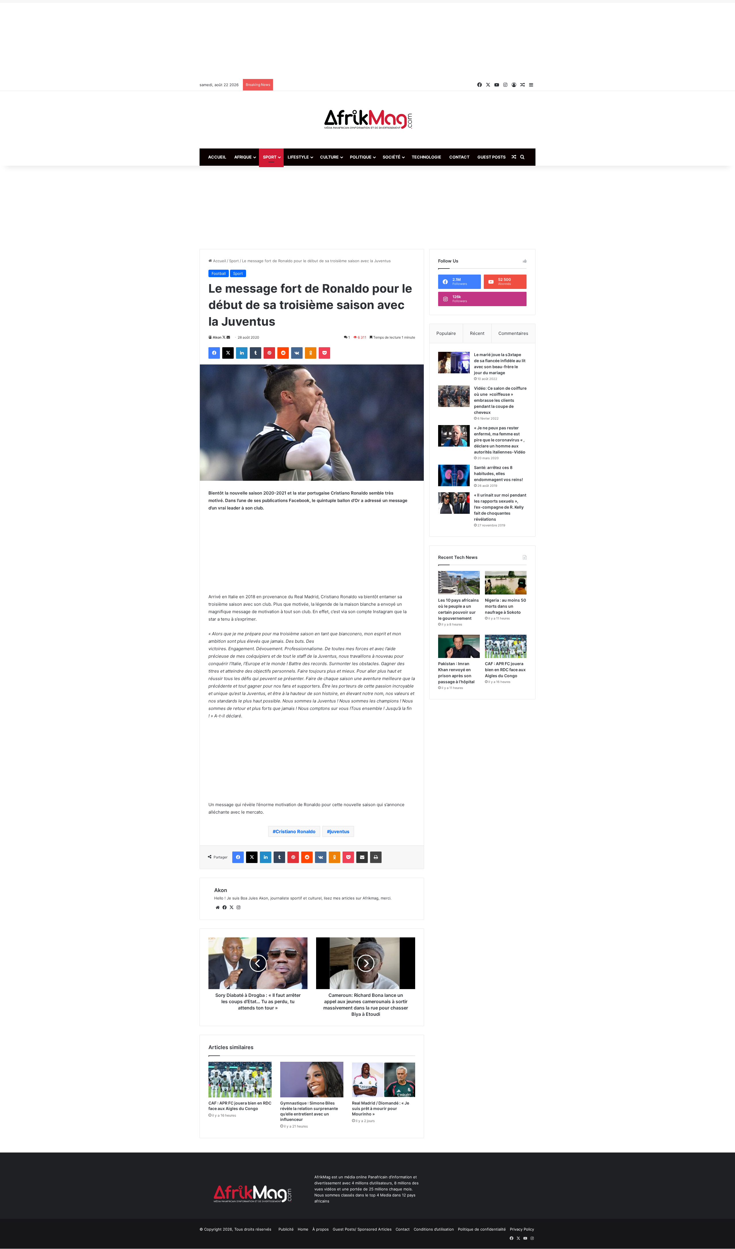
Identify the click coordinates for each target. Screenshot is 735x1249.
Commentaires (513, 333)
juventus (339, 831)
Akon (217, 337)
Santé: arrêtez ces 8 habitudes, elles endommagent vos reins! (498, 473)
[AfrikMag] (367, 120)
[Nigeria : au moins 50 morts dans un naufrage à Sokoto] (506, 582)
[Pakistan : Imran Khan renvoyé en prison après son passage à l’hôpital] (459, 646)
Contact (459, 157)
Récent (477, 333)
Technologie (426, 157)
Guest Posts (491, 157)
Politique (361, 157)
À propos (320, 1229)
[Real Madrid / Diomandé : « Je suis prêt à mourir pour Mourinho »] (383, 1079)
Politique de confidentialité (482, 1229)
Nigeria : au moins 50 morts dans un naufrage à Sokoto (505, 606)
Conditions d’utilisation (434, 1229)
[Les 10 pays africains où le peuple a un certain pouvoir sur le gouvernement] (459, 582)
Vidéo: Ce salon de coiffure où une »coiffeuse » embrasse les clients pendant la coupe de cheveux (500, 400)
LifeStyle (298, 157)
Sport (269, 157)
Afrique (243, 157)
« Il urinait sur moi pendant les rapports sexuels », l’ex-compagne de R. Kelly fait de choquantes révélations (500, 507)
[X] (231, 907)
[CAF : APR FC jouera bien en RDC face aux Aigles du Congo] (240, 1079)
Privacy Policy (522, 1229)
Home (303, 1229)
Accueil (217, 157)
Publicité (286, 1229)
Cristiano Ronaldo (296, 831)
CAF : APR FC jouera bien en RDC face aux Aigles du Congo (505, 669)
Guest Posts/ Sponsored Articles (362, 1229)
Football (219, 273)
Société (392, 157)
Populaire (446, 333)
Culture (329, 157)
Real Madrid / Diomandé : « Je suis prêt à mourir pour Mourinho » (380, 1108)
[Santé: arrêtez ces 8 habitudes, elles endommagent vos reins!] (454, 475)
